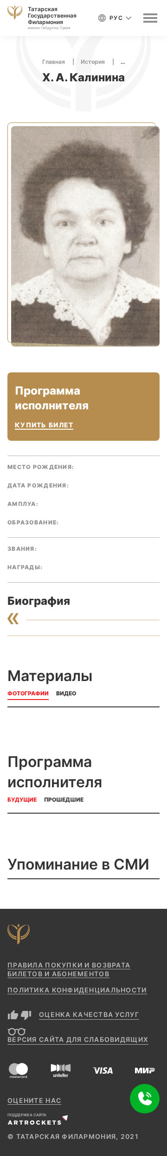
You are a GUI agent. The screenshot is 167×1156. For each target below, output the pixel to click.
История (93, 61)
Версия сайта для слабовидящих (77, 1039)
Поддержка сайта (26, 1115)
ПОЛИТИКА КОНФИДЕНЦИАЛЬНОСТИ (77, 990)
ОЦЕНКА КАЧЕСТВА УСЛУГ (89, 1014)
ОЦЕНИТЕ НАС (34, 1100)
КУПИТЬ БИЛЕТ (44, 425)
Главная (53, 61)
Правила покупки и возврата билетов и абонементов (68, 969)
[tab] (28, 695)
